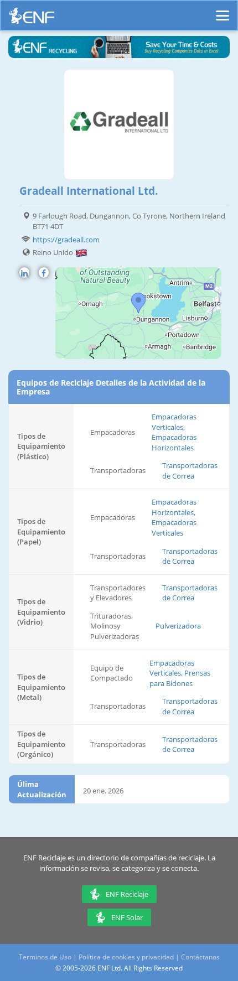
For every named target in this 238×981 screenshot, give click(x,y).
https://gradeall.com (66, 240)
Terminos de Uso (45, 957)
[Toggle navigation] (222, 10)
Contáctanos (200, 957)
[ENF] (31, 18)
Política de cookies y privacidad (126, 957)
